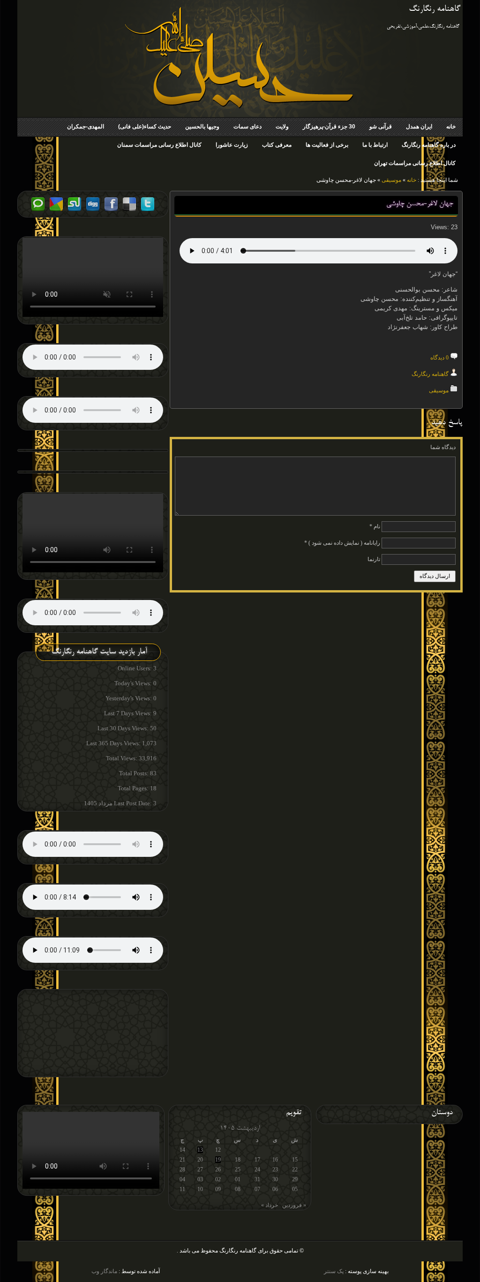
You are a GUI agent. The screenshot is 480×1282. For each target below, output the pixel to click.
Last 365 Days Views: (114, 743)
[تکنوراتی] (37, 210)
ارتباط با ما (375, 145)
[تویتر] (147, 210)
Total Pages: (134, 788)
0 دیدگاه (439, 357)
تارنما (374, 559)
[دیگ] (92, 210)
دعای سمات (247, 126)
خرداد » (269, 1205)
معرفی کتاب (277, 145)
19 (218, 1159)
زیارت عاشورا (232, 145)
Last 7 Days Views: (128, 713)
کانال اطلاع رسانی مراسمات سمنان (159, 145)
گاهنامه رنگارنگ (434, 9)
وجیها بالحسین (202, 126)
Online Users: (135, 668)
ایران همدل (419, 126)
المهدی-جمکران (85, 126)
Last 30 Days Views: (124, 728)
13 (200, 1150)
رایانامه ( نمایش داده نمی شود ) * (342, 543)
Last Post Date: (133, 803)
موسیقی (391, 180)
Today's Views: (133, 683)
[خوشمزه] (129, 210)
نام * (374, 526)
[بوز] (56, 210)
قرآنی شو (380, 126)
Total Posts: (134, 773)
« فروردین (294, 1205)
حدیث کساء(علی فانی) (144, 126)
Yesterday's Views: (129, 698)
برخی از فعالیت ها (327, 145)
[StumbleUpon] (74, 210)
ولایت (282, 126)
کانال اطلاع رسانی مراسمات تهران (415, 163)
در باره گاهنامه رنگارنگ (429, 145)
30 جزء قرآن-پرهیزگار (329, 126)
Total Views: (122, 758)
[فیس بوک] (111, 210)
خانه (451, 126)
